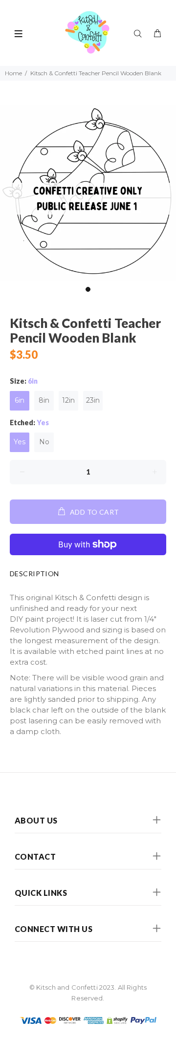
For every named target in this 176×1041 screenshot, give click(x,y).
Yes (19, 441)
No (44, 441)
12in (68, 400)
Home (13, 73)
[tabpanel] (88, 193)
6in (19, 400)
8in (44, 400)
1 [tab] (88, 289)
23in (93, 400)
